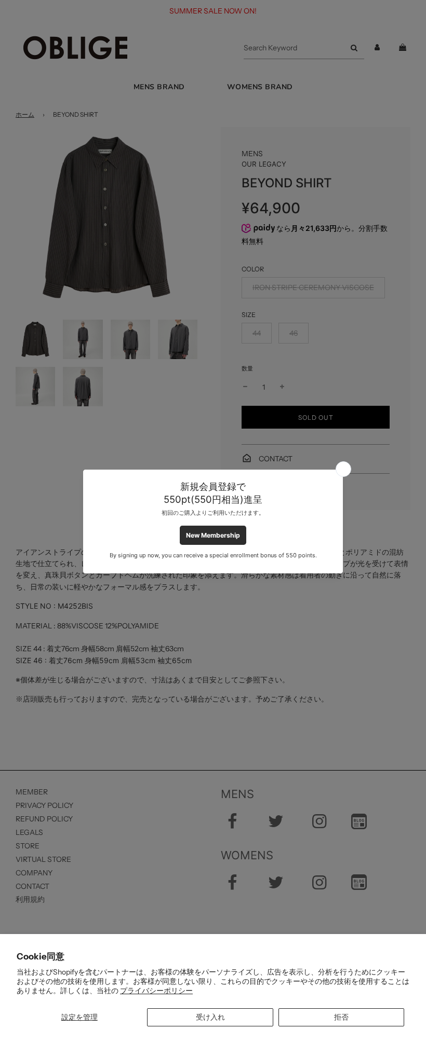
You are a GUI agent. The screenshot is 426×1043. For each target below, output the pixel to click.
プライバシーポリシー (156, 990)
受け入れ (210, 1017)
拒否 (341, 1017)
